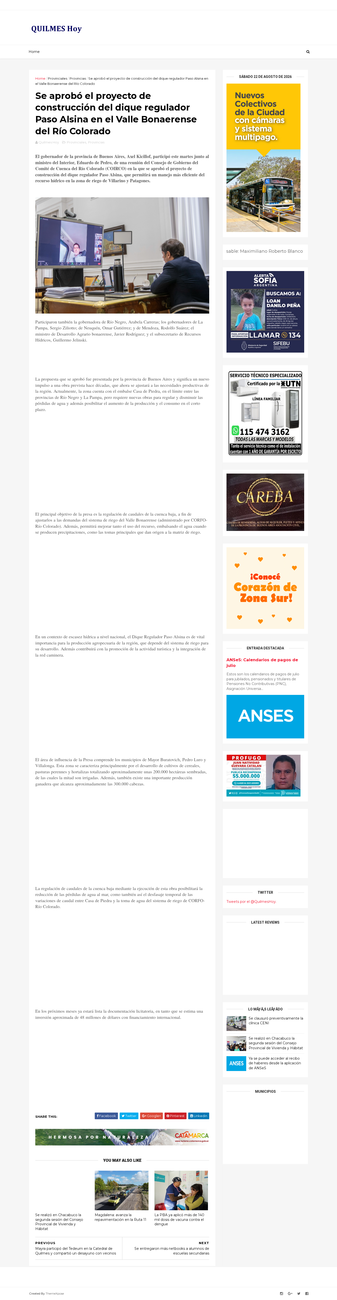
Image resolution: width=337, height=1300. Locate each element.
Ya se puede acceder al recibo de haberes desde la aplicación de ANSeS (275, 1063)
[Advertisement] (122, 466)
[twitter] (298, 1294)
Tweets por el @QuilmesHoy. (251, 901)
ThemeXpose (55, 1293)
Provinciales (57, 78)
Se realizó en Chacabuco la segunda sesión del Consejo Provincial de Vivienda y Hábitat (59, 1222)
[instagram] (281, 1294)
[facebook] (306, 1294)
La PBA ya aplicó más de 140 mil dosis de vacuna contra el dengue (179, 1219)
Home (34, 51)
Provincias (78, 78)
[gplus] (290, 1294)
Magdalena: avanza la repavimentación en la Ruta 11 (120, 1217)
